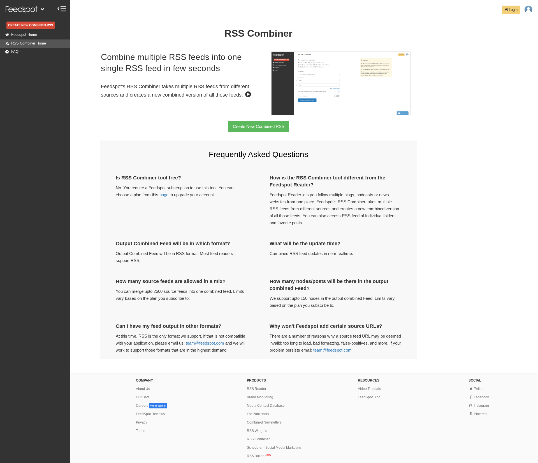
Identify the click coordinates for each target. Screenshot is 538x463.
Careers (151, 406)
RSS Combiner (258, 439)
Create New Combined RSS (258, 126)
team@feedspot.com (205, 343)
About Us (143, 389)
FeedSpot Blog (369, 397)
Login (513, 10)
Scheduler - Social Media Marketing (274, 448)
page (163, 194)
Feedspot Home (24, 34)
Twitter (478, 389)
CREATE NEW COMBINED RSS (30, 25)
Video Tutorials (369, 389)
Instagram (481, 406)
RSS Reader (256, 389)
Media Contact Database (266, 406)
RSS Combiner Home (28, 43)
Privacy (141, 422)
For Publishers (258, 414)
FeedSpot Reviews (150, 414)
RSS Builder (259, 456)
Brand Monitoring (260, 397)
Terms (140, 431)
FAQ (14, 52)
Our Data (143, 397)
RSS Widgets (257, 431)
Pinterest (480, 414)
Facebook (481, 397)
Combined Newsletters (264, 422)
